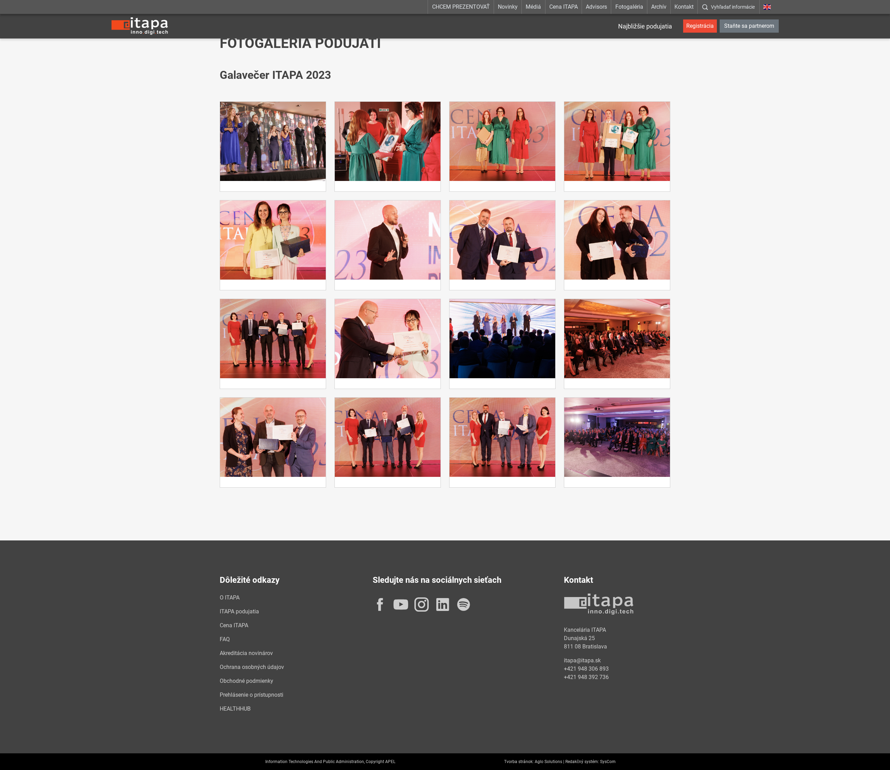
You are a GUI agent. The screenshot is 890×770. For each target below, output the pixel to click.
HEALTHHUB (235, 708)
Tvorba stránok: (519, 761)
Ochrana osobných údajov (252, 667)
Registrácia (700, 26)
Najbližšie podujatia (645, 26)
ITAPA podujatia (239, 611)
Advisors (596, 6)
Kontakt (684, 6)
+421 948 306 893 (586, 668)
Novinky (508, 6)
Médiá (533, 6)
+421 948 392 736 (586, 677)
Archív (658, 6)
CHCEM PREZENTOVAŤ (461, 6)
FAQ (225, 639)
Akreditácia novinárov (246, 653)
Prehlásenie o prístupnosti (251, 695)
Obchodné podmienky (246, 681)
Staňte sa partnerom (749, 26)
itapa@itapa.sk (582, 660)
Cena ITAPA (563, 6)
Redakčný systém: (582, 761)
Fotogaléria (629, 6)
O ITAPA (230, 597)
